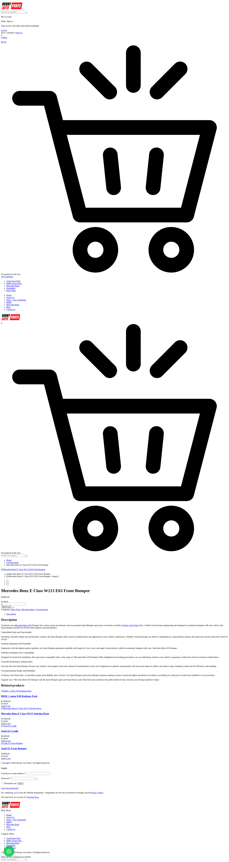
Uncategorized (12, 562)
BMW (9, 302)
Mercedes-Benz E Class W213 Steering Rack (25, 713)
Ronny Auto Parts (130, 625)
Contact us (10, 309)
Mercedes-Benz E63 (23, 625)
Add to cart (6, 607)
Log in (20, 784)
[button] (13, 607)
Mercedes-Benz (12, 286)
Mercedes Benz (12, 305)
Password (6, 778)
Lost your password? (10, 788)
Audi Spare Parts (13, 281)
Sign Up (18, 33)
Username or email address (13, 773)
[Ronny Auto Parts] (12, 9)
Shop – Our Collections (16, 300)
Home (9, 295)
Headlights (10, 288)
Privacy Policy (97, 793)
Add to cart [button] (5, 706)
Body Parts (11, 291)
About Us (10, 297)
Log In (4, 30)
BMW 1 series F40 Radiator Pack (19, 696)
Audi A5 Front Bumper (14, 748)
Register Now (33, 797)
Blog (8, 307)
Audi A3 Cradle (9, 731)
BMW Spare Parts (14, 283)
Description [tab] (11, 614)
